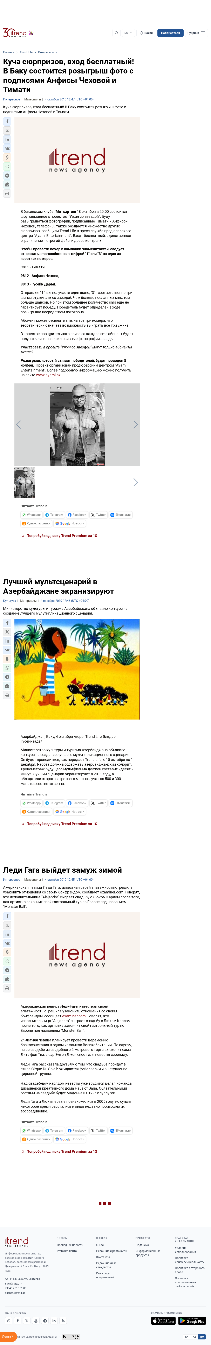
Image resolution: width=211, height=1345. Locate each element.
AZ (194, 1336)
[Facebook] (17, 1320)
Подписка (142, 1245)
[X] (26, 1320)
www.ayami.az (48, 375)
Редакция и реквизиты (111, 1251)
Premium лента (67, 1251)
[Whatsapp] (8, 1320)
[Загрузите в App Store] (163, 1321)
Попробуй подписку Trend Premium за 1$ (61, 535)
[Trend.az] (18, 32)
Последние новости (70, 1245)
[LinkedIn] (54, 1320)
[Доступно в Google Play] (192, 1321)
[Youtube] (36, 1320)
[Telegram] (45, 1320)
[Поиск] (116, 33)
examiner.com (74, 1016)
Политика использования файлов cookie (185, 1282)
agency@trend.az (15, 1292)
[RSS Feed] (63, 1320)
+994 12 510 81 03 (15, 1288)
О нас (100, 1245)
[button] (7, 121)
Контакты (103, 1257)
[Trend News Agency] (16, 1242)
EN (187, 1336)
